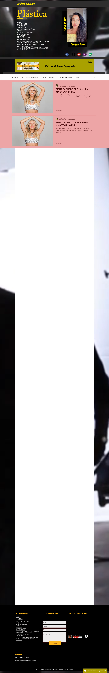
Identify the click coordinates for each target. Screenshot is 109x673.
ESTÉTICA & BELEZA (25, 32)
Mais (77, 77)
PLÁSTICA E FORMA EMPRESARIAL (30, 44)
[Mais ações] (93, 85)
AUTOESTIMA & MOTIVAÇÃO (28, 42)
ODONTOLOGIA (23, 34)
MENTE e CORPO (23, 37)
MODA (19, 31)
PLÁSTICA (21, 36)
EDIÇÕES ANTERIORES (26, 46)
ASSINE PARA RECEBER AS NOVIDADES (32, 48)
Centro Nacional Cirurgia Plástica (30, 77)
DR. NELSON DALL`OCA (26, 29)
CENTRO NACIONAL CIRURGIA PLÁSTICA (33, 41)
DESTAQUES (22, 24)
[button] (84, 40)
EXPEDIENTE (22, 49)
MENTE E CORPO (21, 628)
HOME (19, 22)
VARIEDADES (22, 27)
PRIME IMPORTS (23, 39)
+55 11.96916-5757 (24, 657)
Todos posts (15, 77)
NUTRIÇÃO (21, 25)
